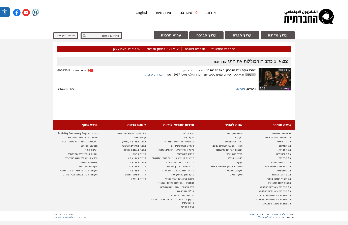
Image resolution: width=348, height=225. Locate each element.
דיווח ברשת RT (137, 154)
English (142, 12)
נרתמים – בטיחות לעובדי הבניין (175, 183)
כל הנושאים (284, 141)
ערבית (149, 74)
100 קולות (188, 133)
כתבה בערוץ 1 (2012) (134, 141)
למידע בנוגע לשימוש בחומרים (70, 217)
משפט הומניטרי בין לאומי (179, 179)
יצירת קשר (163, 12)
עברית (159, 74)
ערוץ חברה (242, 35)
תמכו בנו (186, 12)
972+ (239, 162)
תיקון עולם (236, 174)
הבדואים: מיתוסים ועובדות (179, 141)
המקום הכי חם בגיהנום (229, 150)
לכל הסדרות (187, 207)
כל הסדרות (285, 150)
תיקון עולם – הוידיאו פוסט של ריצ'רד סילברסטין (172, 201)
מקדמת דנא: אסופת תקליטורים (80, 174)
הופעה (250, 74)
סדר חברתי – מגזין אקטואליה (177, 187)
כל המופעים (284, 170)
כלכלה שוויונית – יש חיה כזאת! (176, 150)
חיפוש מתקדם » (66, 35)
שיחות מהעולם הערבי (182, 195)
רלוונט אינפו (235, 158)
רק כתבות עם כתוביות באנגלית (273, 199)
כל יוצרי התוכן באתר (279, 179)
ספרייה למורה (195, 49)
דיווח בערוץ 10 (137, 166)
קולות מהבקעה (185, 191)
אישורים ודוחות (88, 162)
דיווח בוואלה (138, 179)
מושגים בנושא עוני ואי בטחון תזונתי (173, 158)
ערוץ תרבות (171, 35)
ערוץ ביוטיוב (138, 137)
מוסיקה (240, 88)
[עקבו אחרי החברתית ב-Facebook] (17, 12)
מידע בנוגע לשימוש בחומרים (81, 158)
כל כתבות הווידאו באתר (277, 137)
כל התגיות (285, 146)
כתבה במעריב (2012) (134, 146)
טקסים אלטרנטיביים (182, 146)
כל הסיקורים (283, 154)
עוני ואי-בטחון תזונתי (163, 49)
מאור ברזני (280, 217)
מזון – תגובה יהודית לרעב (227, 146)
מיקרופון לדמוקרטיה (182, 174)
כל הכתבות (285, 158)
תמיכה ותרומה (89, 146)
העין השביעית (234, 154)
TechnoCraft (265, 217)
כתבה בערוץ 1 (138, 162)
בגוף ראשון (187, 137)
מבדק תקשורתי (185, 154)
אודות (211, 12)
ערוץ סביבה (206, 35)
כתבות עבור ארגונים (279, 183)
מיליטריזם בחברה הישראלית (178, 170)
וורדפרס (253, 214)
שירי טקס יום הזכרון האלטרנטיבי (231, 70)
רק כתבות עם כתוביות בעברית (274, 195)
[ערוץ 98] (35, 13)
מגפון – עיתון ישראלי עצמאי (225, 166)
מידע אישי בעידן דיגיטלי (180, 166)
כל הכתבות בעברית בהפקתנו (275, 187)
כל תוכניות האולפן (280, 162)
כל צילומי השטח (281, 174)
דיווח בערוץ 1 (138, 170)
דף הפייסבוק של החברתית (131, 133)
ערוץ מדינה (278, 35)
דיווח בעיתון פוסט (135, 174)
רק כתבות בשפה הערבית (277, 203)
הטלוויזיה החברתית (277, 214)
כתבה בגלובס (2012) (134, 150)
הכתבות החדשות (223, 49)
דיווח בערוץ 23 (137, 158)
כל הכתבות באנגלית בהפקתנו (274, 191)
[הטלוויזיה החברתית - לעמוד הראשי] (309, 17)
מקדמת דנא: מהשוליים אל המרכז (78, 170)
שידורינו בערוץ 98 (126, 49)
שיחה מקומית (234, 133)
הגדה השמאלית (233, 141)
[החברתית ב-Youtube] (26, 12)
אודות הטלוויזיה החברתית (82, 154)
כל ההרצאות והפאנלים (278, 166)
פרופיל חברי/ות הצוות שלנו (81, 137)
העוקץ (238, 137)
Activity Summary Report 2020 (77, 133)
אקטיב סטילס (234, 170)
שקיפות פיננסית (88, 166)
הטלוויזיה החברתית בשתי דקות (79, 141)
